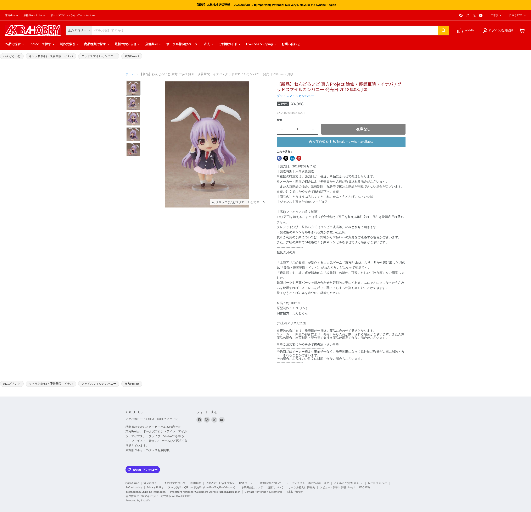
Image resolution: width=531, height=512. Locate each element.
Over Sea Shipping (260, 44)
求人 (207, 44)
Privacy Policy (155, 487)
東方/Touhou (12, 15)
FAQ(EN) (364, 487)
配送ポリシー (247, 483)
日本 (515, 15)
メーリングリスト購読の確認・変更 (307, 483)
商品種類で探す (95, 44)
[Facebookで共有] (279, 158)
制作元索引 (68, 44)
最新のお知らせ (126, 44)
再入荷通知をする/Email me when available (341, 141)
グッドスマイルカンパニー (98, 56)
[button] (498, 30)
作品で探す (13, 44)
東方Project (131, 56)
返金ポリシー (152, 483)
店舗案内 (151, 44)
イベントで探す (40, 44)
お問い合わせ (290, 44)
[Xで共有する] (285, 158)
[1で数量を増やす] (313, 129)
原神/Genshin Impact (34, 15)
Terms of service (377, 483)
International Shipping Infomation (145, 492)
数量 (279, 120)
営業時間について (270, 483)
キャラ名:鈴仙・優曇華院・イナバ (51, 56)
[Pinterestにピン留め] (298, 158)
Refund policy (133, 487)
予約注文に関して (175, 483)
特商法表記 (132, 483)
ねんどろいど (12, 56)
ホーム (130, 74)
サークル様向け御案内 (301, 487)
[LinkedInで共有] (292, 158)
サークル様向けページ (181, 44)
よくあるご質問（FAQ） (348, 483)
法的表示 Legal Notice (220, 483)
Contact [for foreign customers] (263, 492)
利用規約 (195, 483)
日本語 (494, 15)
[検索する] (443, 30)
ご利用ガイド (228, 44)
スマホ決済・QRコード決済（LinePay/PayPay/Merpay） (202, 487)
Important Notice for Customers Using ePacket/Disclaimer (205, 492)
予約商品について (252, 487)
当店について (275, 487)
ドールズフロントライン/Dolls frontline (73, 15)
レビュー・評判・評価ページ (337, 487)
